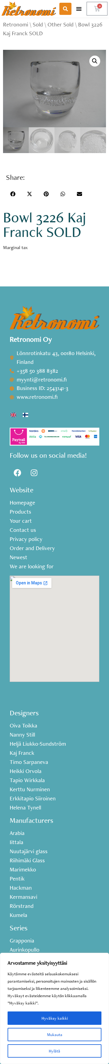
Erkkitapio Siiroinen (33, 798)
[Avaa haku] (65, 9)
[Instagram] (33, 472)
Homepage (22, 503)
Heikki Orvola (25, 771)
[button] (79, 9)
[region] (54, 1008)
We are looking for (32, 566)
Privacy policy (26, 539)
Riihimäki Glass (27, 860)
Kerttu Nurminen (30, 789)
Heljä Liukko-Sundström (38, 744)
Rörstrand (22, 906)
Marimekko (23, 870)
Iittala (16, 842)
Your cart (21, 521)
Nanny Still (22, 735)
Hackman (21, 888)
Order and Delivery (32, 548)
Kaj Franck (22, 753)
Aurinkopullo (24, 950)
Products (20, 512)
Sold (38, 24)
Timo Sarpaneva (29, 762)
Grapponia (22, 941)
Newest (18, 557)
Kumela (18, 915)
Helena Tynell (25, 808)
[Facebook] (17, 472)
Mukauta (54, 1034)
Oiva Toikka (23, 726)
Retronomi (15, 24)
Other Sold (61, 24)
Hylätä (54, 1051)
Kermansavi (23, 897)
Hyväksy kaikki (54, 1018)
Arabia (17, 833)
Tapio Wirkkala (27, 780)
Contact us (23, 530)
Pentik (17, 879)
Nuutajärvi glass (29, 851)
